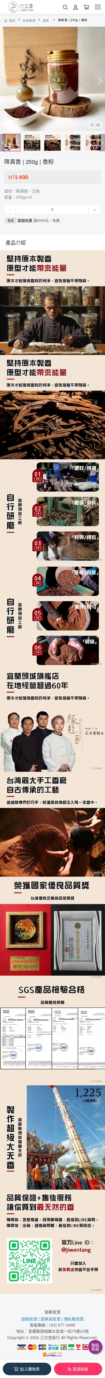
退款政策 (52, 1312)
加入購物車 (30, 1369)
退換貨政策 (50, 1319)
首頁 (12, 20)
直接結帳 (80, 1369)
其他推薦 (29, 20)
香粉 (46, 20)
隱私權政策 (74, 1319)
